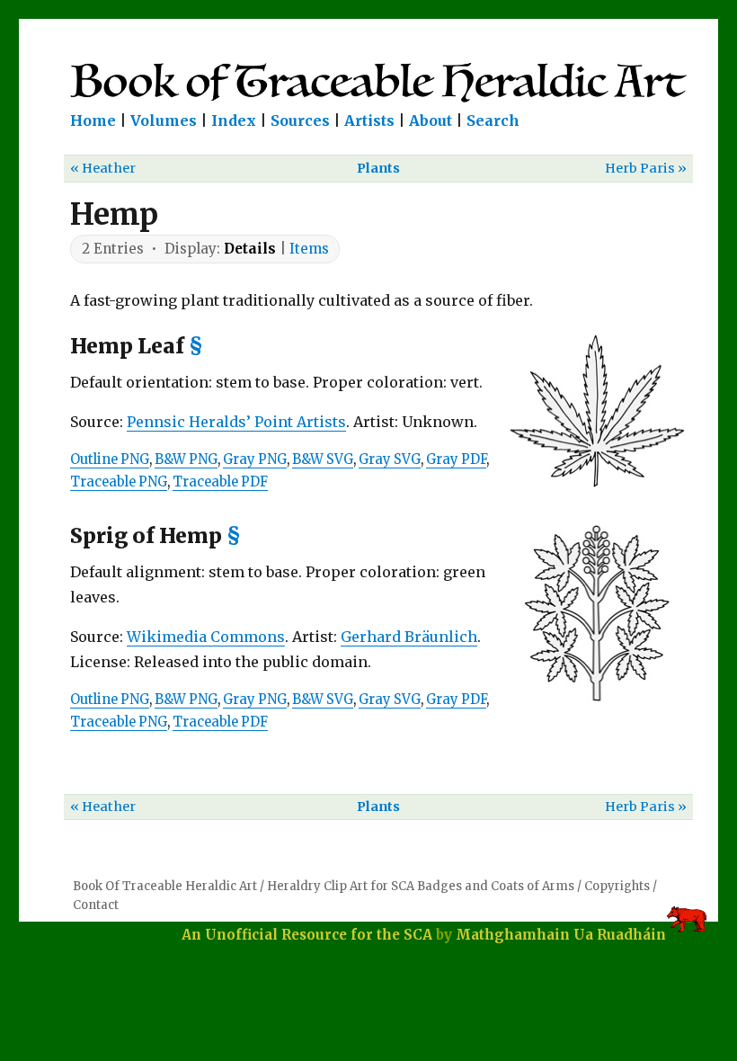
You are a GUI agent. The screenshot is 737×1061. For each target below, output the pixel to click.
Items (309, 248)
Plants (378, 168)
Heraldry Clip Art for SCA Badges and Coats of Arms (420, 886)
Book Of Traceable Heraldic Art (165, 886)
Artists (369, 120)
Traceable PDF (220, 482)
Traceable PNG (118, 482)
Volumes (163, 120)
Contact (96, 905)
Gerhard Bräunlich (409, 637)
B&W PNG (186, 459)
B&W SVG (322, 459)
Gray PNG (255, 459)
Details (250, 248)
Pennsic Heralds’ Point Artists (236, 422)
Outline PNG (109, 459)
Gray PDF (456, 459)
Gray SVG (390, 459)
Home (93, 120)
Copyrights (617, 886)
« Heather (103, 168)
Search (492, 120)
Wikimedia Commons (206, 637)
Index (233, 120)
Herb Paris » (646, 168)
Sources (300, 120)
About (430, 120)
